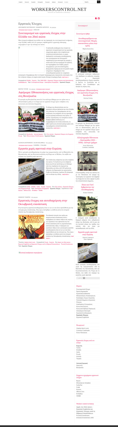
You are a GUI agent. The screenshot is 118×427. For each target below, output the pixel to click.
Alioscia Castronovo (25, 142)
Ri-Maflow (34, 190)
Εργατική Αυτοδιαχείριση (83, 313)
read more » (65, 77)
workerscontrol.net (59, 9)
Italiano (43, 145)
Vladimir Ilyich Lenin (29, 242)
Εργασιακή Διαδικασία (83, 293)
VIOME (41, 190)
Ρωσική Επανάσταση (67, 244)
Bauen (78, 381)
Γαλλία (28, 186)
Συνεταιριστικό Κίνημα (37, 82)
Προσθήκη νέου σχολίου (26, 30)
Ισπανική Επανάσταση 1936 (85, 417)
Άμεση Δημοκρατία (82, 291)
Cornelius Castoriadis (83, 330)
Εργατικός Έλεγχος (65, 82)
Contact (66, 2)
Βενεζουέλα (30, 134)
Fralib (71, 188)
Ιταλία (38, 186)
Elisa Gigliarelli (39, 142)
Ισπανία (78, 356)
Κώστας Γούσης (23, 89)
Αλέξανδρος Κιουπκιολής (26, 27)
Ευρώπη (34, 80)
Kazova (20, 190)
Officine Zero (27, 190)
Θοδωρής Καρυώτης (42, 27)
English (36, 29)
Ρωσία (46, 242)
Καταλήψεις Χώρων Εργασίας (85, 298)
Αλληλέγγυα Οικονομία (83, 311)
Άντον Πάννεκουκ (81, 332)
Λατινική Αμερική (38, 134)
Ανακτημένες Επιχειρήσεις (52, 82)
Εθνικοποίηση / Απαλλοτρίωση (35, 136)
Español (37, 145)
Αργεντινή (79, 365)
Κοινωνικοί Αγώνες (82, 306)
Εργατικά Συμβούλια (82, 317)
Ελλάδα (29, 80)
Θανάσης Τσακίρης (24, 197)
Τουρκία (43, 186)
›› (84, 278)
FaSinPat (79, 385)
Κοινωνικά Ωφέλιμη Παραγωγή (85, 308)
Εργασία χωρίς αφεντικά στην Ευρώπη (39, 148)
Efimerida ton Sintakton (83, 383)
